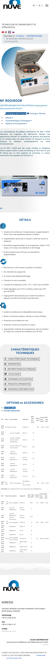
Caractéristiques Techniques (18, 120)
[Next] (1, 208)
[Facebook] (34, 5)
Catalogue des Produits (16, 113)
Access (45, 644)
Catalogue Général (37, 113)
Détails (8, 118)
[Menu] (46, 5)
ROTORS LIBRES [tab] (10, 408)
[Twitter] (36, 5)
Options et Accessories (15, 123)
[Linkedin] (39, 5)
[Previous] (0, 208)
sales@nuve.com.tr (9, 631)
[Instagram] (42, 5)
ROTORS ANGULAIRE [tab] (12, 411)
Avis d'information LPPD (14, 658)
